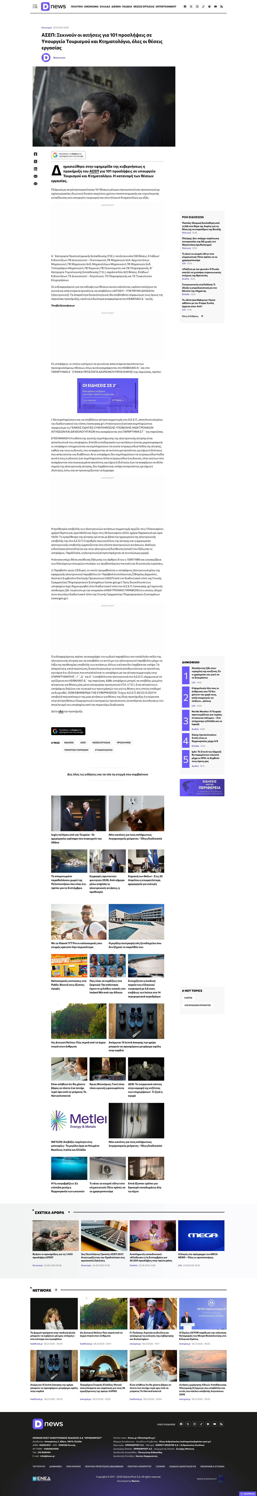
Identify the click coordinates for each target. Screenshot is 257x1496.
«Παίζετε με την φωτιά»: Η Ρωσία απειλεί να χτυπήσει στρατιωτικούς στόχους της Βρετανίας (201, 272)
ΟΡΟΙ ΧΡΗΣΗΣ (73, 1466)
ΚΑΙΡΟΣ (188, 997)
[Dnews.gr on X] (191, 6)
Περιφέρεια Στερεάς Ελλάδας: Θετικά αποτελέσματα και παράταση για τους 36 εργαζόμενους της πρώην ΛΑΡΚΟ (102, 1387)
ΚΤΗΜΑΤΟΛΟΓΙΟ (103, 750)
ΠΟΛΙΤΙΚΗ (77, 6)
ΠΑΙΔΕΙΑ (127, 6)
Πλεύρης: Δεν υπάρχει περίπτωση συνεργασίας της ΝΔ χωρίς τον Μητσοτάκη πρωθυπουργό (200, 241)
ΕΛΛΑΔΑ (105, 6)
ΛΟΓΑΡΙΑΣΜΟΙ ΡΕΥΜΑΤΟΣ (197, 1005)
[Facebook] (36, 154)
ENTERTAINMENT (166, 6)
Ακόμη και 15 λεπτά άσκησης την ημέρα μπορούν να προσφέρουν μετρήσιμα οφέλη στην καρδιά (135, 1046)
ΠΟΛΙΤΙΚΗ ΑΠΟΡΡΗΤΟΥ (139, 1466)
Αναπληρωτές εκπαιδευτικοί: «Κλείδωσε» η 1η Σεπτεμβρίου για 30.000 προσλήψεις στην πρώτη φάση (151, 1257)
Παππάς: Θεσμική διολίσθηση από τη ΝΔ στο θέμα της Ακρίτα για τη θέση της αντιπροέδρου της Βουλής (201, 226)
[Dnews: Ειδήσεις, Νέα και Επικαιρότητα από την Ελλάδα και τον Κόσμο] (53, 6)
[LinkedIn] (36, 169)
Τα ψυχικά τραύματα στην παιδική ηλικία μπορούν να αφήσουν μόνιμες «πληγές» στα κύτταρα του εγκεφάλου (52, 1335)
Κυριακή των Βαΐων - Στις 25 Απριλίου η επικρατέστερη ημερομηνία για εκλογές (145, 880)
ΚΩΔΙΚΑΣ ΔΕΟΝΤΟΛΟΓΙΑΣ (182, 1466)
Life (184, 263)
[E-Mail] (36, 176)
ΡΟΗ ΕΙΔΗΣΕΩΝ (193, 217)
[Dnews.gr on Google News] (209, 6)
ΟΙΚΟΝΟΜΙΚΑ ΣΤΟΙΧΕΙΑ (212, 1466)
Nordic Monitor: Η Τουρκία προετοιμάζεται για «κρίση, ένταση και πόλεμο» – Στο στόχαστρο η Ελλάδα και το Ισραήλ (207, 718)
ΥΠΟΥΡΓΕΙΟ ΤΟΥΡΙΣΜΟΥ (76, 750)
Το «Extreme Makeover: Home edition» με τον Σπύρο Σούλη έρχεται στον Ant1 (198, 303)
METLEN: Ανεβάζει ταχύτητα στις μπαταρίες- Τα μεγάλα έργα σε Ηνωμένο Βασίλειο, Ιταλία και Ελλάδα (75, 1145)
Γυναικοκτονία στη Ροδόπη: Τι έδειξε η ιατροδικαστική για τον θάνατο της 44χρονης (199, 287)
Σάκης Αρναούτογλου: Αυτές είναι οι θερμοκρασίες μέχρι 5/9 (205, 737)
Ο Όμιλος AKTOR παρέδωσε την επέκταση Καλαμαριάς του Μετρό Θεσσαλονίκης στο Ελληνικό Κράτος (202, 1335)
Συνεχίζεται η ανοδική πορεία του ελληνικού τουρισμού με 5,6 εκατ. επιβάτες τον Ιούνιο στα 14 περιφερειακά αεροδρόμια (144, 988)
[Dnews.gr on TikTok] (203, 6)
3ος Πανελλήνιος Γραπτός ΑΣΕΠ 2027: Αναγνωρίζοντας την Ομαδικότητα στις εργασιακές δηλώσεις (103, 1257)
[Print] (36, 184)
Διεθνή (185, 279)
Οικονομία (46, 27)
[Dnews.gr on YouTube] (215, 6)
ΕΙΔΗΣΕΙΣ (69, 742)
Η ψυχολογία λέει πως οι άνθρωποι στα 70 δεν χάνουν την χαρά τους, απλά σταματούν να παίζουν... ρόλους (205, 694)
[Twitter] (36, 161)
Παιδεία (134, 1265)
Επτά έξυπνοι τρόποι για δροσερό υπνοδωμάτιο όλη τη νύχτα (144, 1187)
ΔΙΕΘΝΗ (116, 6)
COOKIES (160, 1466)
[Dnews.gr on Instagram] (197, 6)
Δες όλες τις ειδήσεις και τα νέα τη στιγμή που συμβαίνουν (107, 774)
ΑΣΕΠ (94, 171)
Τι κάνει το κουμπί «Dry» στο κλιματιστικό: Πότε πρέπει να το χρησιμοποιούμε (107, 1187)
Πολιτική (186, 232)
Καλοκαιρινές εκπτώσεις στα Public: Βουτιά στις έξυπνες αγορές (68, 984)
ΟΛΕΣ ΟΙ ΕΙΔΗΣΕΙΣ (166, 1424)
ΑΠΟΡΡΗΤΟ (249, 1494)
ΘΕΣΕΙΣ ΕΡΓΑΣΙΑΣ (144, 6)
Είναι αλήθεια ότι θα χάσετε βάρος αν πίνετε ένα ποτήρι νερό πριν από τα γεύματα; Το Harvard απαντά (150, 1387)
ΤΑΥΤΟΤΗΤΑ (39, 1466)
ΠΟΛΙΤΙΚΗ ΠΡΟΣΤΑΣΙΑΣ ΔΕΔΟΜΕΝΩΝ (104, 1466)
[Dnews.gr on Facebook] (185, 6)
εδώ (61, 711)
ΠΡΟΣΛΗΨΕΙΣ (124, 742)
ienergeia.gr (135, 1343)
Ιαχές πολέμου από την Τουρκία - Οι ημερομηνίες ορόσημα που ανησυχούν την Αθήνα (76, 838)
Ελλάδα (185, 294)
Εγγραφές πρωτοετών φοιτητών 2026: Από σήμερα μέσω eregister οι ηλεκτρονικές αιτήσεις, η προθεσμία (107, 884)
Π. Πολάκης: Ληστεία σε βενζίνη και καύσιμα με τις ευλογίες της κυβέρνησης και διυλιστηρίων (152, 1335)
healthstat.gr (36, 1343)
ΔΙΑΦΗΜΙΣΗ (55, 1466)
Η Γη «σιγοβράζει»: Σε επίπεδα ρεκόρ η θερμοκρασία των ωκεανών (67, 1187)
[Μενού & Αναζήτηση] (35, 6)
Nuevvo (135, 1481)
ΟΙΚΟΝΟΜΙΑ (91, 6)
